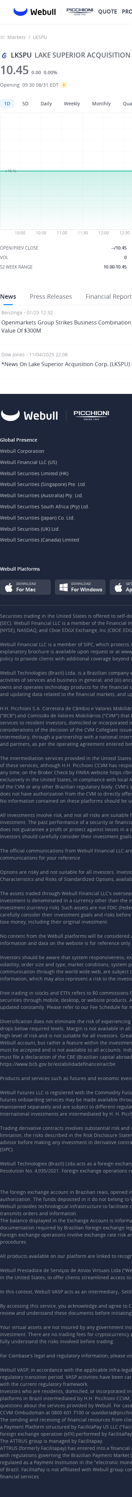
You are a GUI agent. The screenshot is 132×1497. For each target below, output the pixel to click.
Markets (16, 37)
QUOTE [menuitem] (107, 11)
